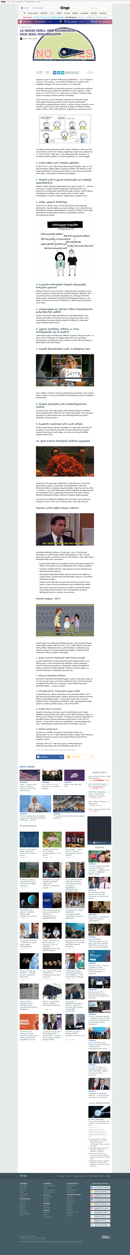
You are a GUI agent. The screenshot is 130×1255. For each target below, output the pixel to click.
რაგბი (45, 1214)
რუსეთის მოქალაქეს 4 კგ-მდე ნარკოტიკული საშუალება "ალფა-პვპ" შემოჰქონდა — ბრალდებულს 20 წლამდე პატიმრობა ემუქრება (52, 936)
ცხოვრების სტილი (74, 1194)
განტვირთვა (20, 2)
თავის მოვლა (70, 1192)
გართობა (69, 1205)
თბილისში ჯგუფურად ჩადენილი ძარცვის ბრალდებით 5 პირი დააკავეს (75, 1027)
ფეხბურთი (46, 1212)
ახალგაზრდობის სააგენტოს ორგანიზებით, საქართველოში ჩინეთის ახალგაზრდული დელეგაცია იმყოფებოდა (75, 906)
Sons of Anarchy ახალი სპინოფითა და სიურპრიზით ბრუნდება (53, 779)
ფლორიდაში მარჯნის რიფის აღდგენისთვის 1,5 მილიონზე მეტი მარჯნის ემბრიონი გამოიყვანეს (75, 936)
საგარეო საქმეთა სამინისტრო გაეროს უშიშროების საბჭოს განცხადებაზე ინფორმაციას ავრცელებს (29, 997)
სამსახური (70, 1209)
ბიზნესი (45, 1187)
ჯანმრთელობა (72, 1183)
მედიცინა (69, 1187)
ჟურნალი (44, 13)
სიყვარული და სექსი (72, 1211)
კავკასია (22, 1192)
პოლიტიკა (81, 17)
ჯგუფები (26, 8)
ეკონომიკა (98, 17)
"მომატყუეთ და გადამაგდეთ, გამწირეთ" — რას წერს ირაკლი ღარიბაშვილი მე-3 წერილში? (99, 1088)
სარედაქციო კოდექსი (79, 1176)
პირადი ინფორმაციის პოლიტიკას (73, 1241)
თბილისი (22, 1207)
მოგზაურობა (70, 1199)
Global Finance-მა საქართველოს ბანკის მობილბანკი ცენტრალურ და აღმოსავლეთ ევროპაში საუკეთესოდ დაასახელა (29, 1027)
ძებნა (38, 2)
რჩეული (94, 13)
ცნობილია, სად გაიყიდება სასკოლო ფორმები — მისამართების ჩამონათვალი (52, 997)
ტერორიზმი (23, 1187)
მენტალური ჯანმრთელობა (67, 750)
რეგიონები (23, 1209)
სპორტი (46, 1210)
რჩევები (46, 750)
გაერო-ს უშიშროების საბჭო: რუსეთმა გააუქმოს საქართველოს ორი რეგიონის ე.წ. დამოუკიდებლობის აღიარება (99, 1038)
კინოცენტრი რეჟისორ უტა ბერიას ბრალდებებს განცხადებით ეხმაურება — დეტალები (99, 1149)
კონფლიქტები (24, 1194)
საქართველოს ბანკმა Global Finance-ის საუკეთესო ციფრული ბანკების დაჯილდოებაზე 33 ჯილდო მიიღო (100, 1156)
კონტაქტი (107, 1176)
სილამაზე (69, 1196)
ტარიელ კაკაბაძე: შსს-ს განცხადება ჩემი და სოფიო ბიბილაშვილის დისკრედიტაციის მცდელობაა (99, 987)
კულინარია (70, 1203)
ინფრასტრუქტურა (25, 1213)
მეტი (105, 17)
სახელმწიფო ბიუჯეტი (49, 1190)
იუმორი (69, 1207)
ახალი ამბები (11, 2)
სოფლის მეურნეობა (49, 1192)
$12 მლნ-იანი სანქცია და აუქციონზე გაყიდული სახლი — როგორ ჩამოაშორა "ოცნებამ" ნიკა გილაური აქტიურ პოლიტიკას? (99, 1063)
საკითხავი (84, 13)
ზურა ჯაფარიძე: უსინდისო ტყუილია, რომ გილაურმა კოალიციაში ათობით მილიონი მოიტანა (99, 888)
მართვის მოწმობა (30, 2)
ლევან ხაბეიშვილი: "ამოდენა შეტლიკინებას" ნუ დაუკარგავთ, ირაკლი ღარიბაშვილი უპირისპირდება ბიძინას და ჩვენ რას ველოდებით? (100, 1142)
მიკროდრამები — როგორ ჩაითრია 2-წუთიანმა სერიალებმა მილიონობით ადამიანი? (75, 845)
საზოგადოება (90, 17)
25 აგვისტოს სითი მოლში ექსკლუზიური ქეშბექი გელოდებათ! (70, 807)
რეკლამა (102, 13)
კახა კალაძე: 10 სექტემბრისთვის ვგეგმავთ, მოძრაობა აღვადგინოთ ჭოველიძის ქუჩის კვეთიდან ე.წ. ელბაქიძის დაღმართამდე (75, 997)
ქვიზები (75, 13)
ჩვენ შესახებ (61, 1176)
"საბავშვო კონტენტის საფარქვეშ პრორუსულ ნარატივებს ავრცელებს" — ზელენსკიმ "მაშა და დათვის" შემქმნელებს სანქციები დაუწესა (99, 862)
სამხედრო (22, 1196)
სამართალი (23, 1211)
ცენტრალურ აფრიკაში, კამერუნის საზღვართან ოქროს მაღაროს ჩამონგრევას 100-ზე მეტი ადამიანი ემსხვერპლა (100, 1163)
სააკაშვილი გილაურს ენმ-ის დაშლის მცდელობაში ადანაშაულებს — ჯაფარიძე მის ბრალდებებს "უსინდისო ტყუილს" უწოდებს (52, 1027)
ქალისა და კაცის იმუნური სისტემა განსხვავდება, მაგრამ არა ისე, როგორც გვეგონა (29, 845)
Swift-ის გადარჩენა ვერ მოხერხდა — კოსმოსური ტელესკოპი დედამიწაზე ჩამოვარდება (29, 966)
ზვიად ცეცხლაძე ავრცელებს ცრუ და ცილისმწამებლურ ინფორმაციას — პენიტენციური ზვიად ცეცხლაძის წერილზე (52, 906)
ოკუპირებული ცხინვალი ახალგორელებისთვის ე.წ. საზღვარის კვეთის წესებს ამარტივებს (29, 875)
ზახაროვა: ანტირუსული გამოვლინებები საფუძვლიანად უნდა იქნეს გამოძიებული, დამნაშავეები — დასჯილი (36, 808)
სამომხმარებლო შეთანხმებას (53, 1241)
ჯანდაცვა (22, 1205)
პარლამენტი (23, 1185)
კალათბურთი (47, 1217)
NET (52, 13)
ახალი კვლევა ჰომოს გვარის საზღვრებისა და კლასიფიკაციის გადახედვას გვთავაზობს (52, 966)
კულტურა (46, 1203)
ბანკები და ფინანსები (49, 1185)
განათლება (23, 1203)
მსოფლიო (23, 1190)
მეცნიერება (46, 1201)
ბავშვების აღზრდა (72, 1190)
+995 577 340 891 (40, 1238)
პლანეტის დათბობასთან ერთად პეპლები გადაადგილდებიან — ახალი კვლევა (52, 845)
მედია (21, 1215)
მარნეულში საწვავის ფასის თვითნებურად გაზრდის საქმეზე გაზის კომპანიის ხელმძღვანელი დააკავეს (52, 875)
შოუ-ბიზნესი (46, 1208)
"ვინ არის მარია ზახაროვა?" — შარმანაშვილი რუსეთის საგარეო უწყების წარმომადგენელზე (29, 936)
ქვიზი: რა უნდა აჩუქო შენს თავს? (75, 778)
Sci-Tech (46, 1194)
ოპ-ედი (67, 13)
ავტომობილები (71, 1201)
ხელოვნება (46, 1205)
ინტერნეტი (46, 1199)
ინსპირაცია (70, 1213)
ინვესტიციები (38, 8)
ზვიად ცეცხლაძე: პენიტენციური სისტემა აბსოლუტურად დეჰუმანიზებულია (99, 911)
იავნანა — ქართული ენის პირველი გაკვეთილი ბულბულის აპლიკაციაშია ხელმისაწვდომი (31, 780)
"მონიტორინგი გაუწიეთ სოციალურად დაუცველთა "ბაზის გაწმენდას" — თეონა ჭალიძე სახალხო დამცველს (75, 966)
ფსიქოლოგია (54, 750)
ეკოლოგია (23, 1201)
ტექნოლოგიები (47, 1196)
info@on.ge (30, 1238)
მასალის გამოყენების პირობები (94, 1176)
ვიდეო (59, 13)
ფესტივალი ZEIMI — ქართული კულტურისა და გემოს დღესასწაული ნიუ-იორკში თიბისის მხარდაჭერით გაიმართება (99, 962)
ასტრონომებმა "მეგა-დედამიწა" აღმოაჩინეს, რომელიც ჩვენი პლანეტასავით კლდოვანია (29, 906)
